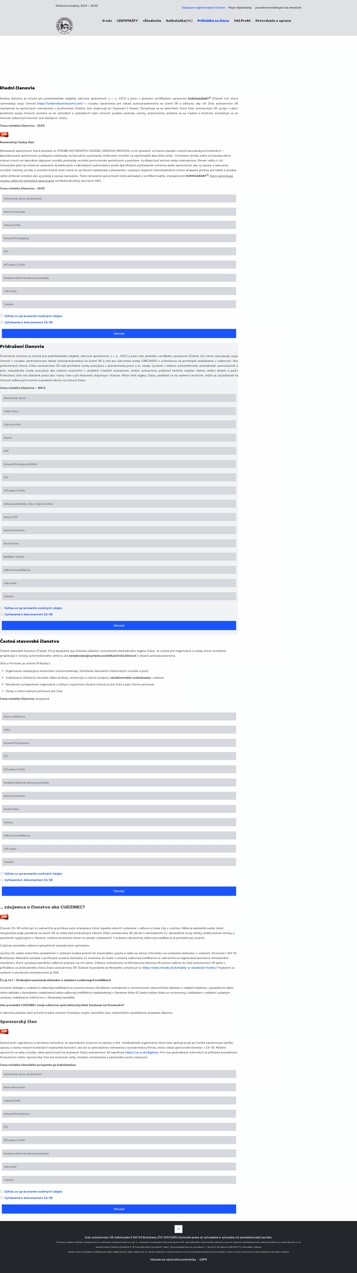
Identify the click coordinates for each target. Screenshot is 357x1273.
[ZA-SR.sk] (64, 25)
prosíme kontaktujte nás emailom (278, 7)
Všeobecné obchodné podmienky (173, 1259)
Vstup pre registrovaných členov (203, 7)
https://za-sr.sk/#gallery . (142, 1052)
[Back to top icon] (178, 1229)
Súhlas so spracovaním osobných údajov (33, 316)
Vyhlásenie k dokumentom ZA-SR (28, 322)
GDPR (203, 1259)
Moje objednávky (240, 7)
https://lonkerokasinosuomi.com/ (60, 103)
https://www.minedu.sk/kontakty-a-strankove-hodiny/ (179, 967)
